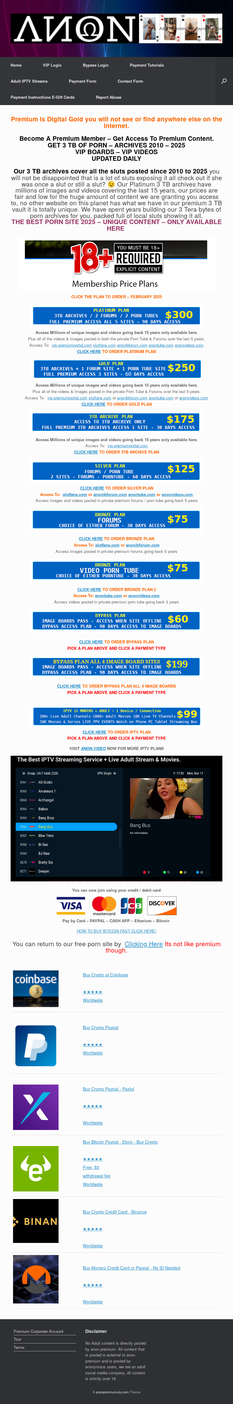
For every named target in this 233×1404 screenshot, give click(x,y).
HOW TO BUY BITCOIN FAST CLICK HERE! (116, 931)
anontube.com (161, 345)
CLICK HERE (89, 351)
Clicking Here (144, 943)
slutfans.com (104, 345)
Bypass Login (96, 65)
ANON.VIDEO (93, 748)
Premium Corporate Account (38, 1331)
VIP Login (52, 65)
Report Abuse (108, 97)
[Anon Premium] (116, 28)
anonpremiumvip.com (112, 1391)
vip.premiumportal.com (72, 345)
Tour (17, 1339)
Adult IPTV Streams (29, 81)
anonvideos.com (189, 345)
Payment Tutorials (147, 65)
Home (16, 65)
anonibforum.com (132, 345)
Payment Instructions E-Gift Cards (43, 97)
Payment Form (82, 81)
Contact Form (130, 81)
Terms (19, 1347)
